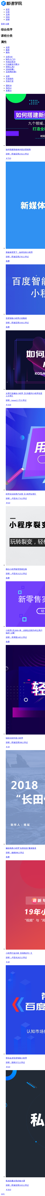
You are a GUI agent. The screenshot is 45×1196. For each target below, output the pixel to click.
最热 (8, 52)
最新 (8, 50)
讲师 (8, 19)
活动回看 (10, 69)
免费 (9, 91)
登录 (3, 24)
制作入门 (10, 59)
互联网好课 (11, 72)
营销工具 (10, 67)
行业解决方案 (12, 64)
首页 (8, 9)
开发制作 (9, 79)
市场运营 (10, 62)
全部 (8, 47)
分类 (8, 12)
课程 (9, 86)
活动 (8, 17)
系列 (9, 88)
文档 (8, 14)
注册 (7, 24)
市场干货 (9, 81)
